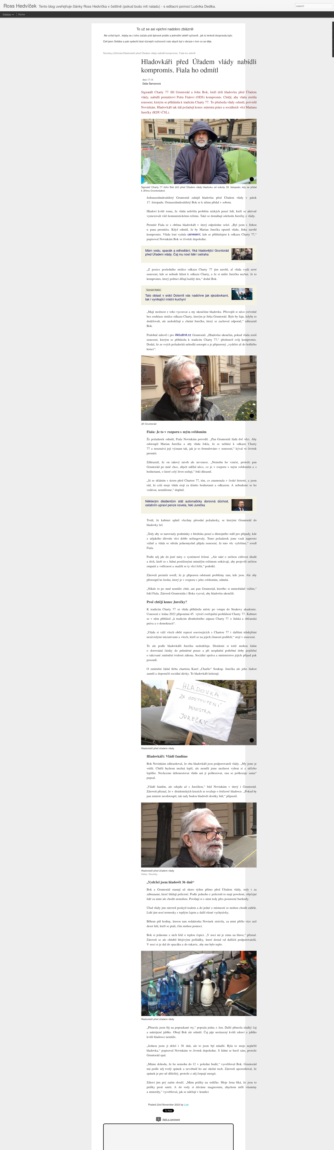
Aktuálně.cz (183, 334)
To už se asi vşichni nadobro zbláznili (165, 28)
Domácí (119, 53)
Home (21, 14)
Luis (186, 1104)
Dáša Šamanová (151, 83)
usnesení (194, 234)
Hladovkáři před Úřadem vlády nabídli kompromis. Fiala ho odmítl (159, 53)
